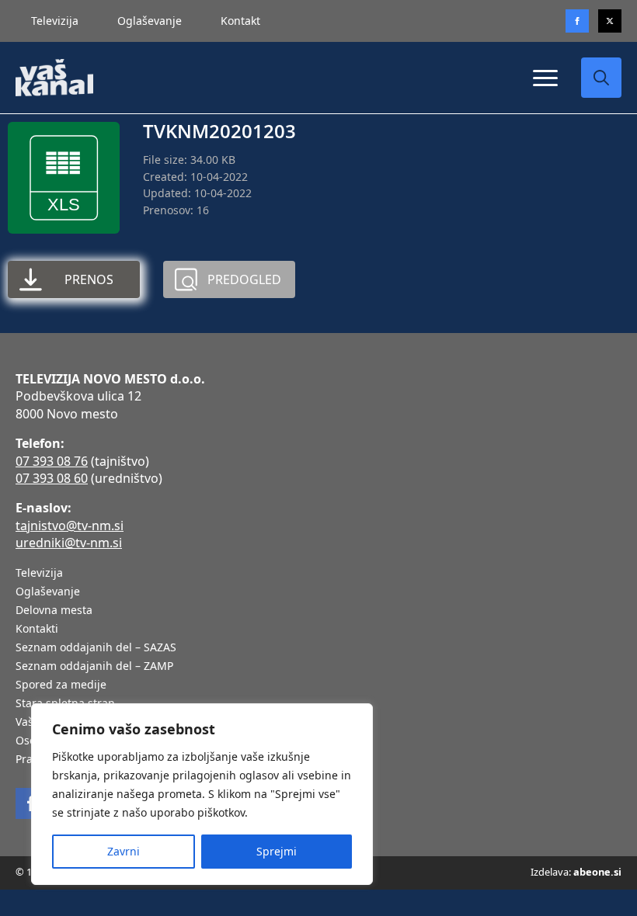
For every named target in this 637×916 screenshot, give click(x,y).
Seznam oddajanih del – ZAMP (94, 667)
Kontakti (37, 629)
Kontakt (240, 20)
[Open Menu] (545, 77)
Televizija (54, 20)
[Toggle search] (601, 77)
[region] (202, 794)
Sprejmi (276, 851)
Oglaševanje (149, 20)
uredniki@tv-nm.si (69, 542)
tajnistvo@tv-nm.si (70, 525)
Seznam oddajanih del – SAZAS (96, 648)
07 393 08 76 (52, 461)
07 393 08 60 (52, 478)
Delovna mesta (54, 611)
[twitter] (609, 21)
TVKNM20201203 (219, 131)
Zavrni (123, 851)
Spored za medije (61, 685)
